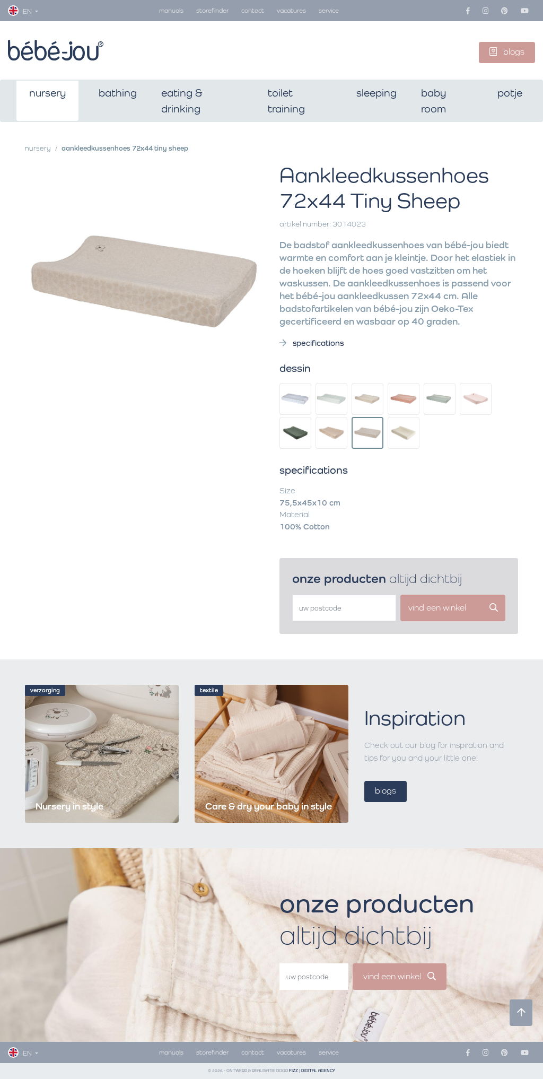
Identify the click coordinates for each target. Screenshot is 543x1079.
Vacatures (291, 10)
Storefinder (212, 10)
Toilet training (286, 100)
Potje (509, 92)
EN (27, 11)
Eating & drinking (182, 100)
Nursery (47, 92)
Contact (252, 10)
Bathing (118, 92)
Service (329, 10)
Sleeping (376, 92)
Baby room (433, 100)
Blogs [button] (512, 52)
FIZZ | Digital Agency (312, 1070)
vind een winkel (393, 976)
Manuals (171, 10)
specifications (317, 342)
